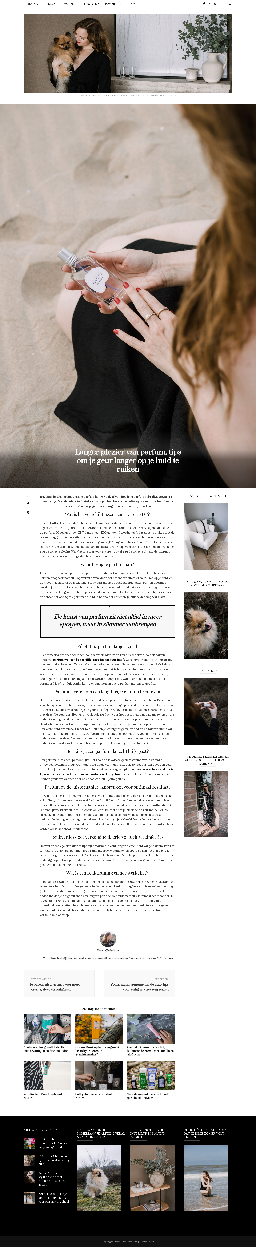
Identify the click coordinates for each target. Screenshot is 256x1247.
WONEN (68, 3)
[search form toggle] (230, 4)
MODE (51, 3)
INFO (133, 3)
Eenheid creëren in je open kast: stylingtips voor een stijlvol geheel (53, 1198)
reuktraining (139, 881)
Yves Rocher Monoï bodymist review (43, 1096)
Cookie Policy (147, 1241)
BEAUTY (32, 3)
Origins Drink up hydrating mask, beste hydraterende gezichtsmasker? (97, 1051)
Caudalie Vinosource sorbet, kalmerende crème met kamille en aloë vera (150, 1051)
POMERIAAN (113, 3)
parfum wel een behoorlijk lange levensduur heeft (89, 659)
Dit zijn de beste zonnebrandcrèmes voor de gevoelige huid (55, 1143)
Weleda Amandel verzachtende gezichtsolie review (148, 1096)
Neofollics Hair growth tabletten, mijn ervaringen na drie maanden (46, 1049)
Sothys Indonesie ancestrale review (94, 1096)
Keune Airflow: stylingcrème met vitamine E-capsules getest (51, 1179)
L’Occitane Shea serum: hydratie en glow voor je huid (54, 1160)
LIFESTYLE (89, 3)
